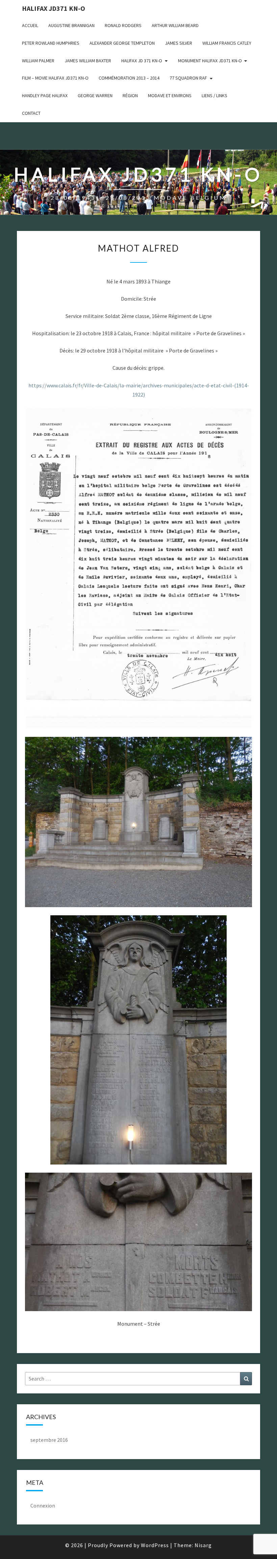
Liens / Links (214, 95)
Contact (31, 113)
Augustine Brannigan (71, 25)
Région (130, 95)
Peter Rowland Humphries (50, 43)
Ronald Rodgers (123, 25)
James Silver (178, 43)
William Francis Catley (226, 43)
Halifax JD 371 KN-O (141, 61)
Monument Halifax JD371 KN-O (210, 61)
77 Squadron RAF (188, 78)
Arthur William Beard (175, 25)
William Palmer (38, 61)
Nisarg (203, 1545)
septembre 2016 (49, 1439)
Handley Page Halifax (45, 95)
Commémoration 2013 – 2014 (129, 78)
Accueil (30, 25)
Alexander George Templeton (122, 43)
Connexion (42, 1505)
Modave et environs (170, 95)
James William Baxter (88, 61)
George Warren (95, 95)
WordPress (155, 1545)
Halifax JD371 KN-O (53, 8)
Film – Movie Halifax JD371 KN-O (55, 78)
